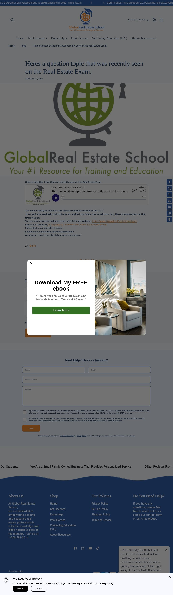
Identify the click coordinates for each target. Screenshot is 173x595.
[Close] (169, 576)
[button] (31, 263)
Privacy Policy (106, 583)
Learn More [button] (61, 310)
